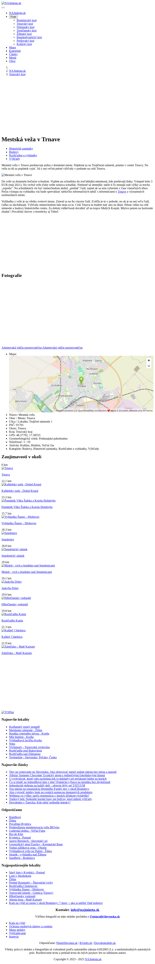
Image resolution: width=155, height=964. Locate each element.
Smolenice (8, 539)
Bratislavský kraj (27, 20)
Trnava (6, 474)
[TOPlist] (8, 712)
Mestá (12, 57)
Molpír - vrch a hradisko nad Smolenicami (27, 571)
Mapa (12, 47)
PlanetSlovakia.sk (67, 943)
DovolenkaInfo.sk (105, 943)
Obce (12, 61)
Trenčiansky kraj (26, 30)
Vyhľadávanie (17, 933)
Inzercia (14, 936)
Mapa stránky (17, 929)
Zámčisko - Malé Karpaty (17, 653)
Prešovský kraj (25, 40)
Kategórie (15, 50)
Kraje (13, 16)
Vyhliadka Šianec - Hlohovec (19, 523)
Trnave (122, 191)
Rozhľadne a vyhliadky (23, 155)
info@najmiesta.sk (85, 910)
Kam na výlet (17, 923)
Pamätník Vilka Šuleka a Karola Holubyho (27, 507)
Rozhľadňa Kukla (12, 620)
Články (13, 54)
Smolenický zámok (13, 555)
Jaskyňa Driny (10, 588)
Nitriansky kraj (25, 27)
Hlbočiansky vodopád (15, 604)
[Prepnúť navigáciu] (3, 7)
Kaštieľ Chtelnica (12, 636)
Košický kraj (24, 44)
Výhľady (14, 158)
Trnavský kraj (25, 23)
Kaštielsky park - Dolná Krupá (20, 490)
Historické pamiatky (21, 148)
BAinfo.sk (86, 943)
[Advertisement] (77, 105)
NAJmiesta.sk (17, 13)
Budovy (14, 152)
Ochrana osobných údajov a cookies (30, 926)
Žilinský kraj (24, 33)
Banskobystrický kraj (29, 37)
